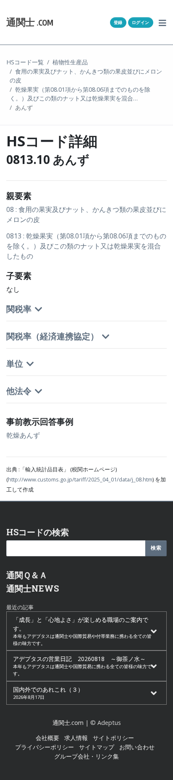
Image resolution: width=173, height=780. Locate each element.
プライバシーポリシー (44, 747)
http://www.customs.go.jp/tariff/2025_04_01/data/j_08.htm (80, 479)
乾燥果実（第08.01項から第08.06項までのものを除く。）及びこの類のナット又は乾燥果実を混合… (80, 94)
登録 (118, 22)
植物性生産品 (70, 62)
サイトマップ (96, 747)
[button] (162, 22)
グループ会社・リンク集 (86, 756)
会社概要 (47, 738)
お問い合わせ (137, 747)
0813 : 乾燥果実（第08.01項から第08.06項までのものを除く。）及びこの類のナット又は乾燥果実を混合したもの (86, 246)
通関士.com (68, 723)
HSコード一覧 (25, 62)
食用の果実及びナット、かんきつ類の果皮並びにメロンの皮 (86, 76)
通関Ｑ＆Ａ (26, 574)
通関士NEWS (32, 588)
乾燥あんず (23, 435)
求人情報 (76, 738)
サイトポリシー (113, 738)
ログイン (140, 22)
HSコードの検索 (37, 531)
